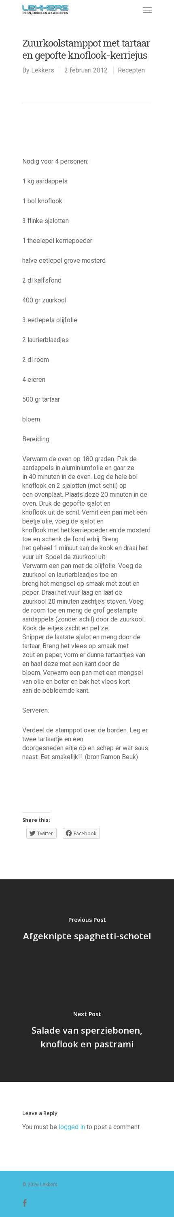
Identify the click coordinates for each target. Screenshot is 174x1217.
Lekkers (42, 70)
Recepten (131, 70)
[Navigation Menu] (147, 10)
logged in (72, 1127)
